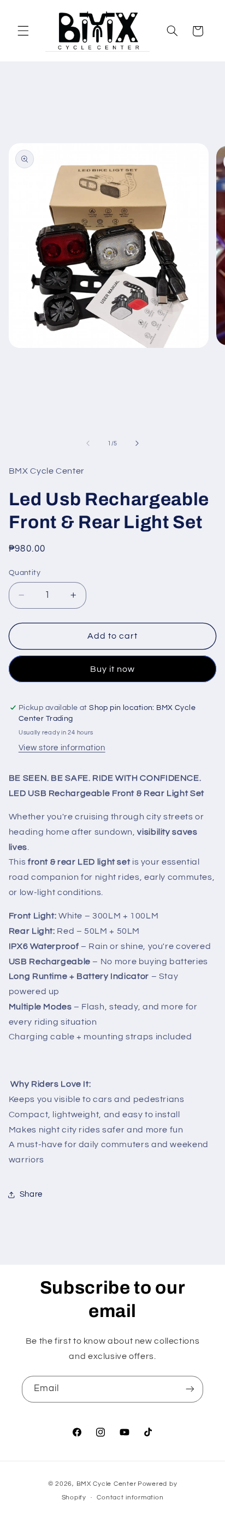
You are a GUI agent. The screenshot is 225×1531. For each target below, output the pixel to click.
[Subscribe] (190, 1389)
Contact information (130, 1498)
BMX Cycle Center (106, 1484)
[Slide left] (88, 444)
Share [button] (31, 1194)
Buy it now (112, 669)
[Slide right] (137, 444)
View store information (62, 748)
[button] (22, 31)
